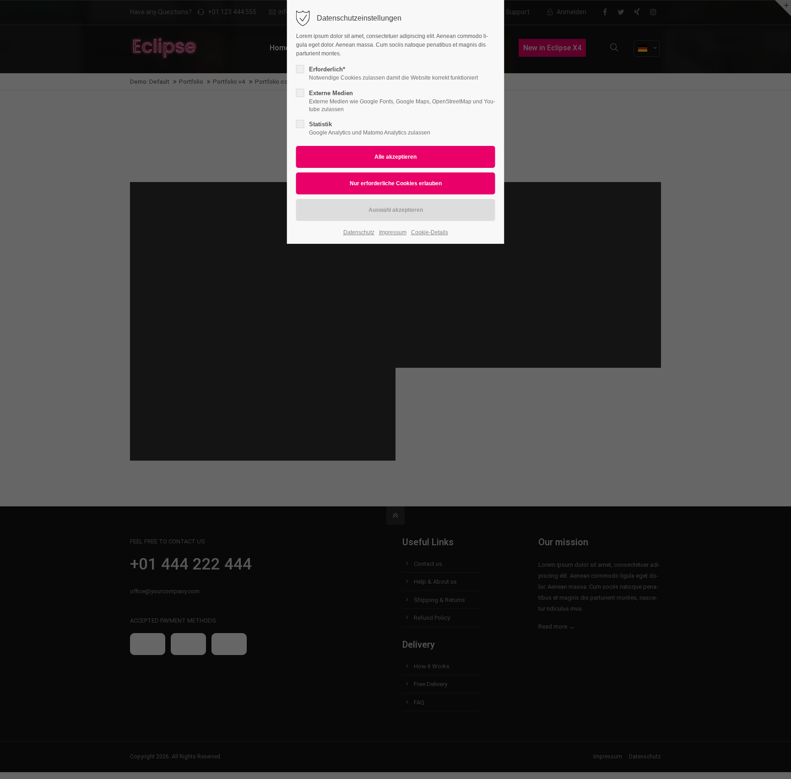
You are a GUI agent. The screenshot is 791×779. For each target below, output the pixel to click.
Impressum (392, 232)
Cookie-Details (429, 232)
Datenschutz (358, 232)
